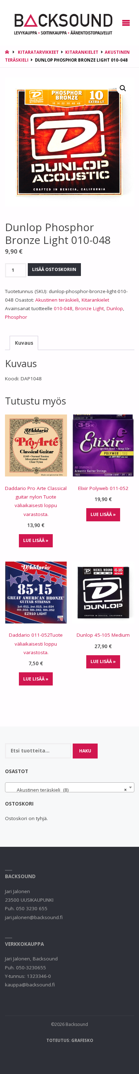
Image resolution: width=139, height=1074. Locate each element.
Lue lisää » (35, 540)
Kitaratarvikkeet (38, 52)
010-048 (63, 308)
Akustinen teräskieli (57, 300)
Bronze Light (89, 308)
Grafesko (82, 1040)
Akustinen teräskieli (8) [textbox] (67, 790)
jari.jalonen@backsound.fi (34, 917)
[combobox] (69, 787)
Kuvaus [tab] (24, 343)
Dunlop (115, 308)
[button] (123, 88)
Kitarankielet (81, 52)
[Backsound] (62, 23)
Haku (85, 751)
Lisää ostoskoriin (54, 269)
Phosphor (16, 317)
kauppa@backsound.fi (30, 984)
